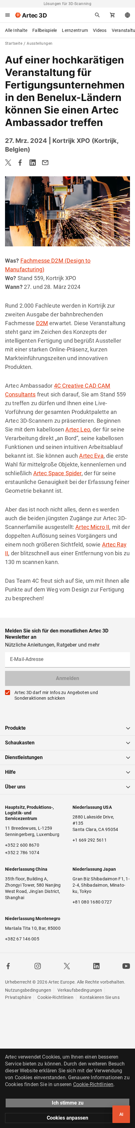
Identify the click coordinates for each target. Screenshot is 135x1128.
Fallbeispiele (44, 30)
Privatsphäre (18, 997)
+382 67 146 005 (22, 938)
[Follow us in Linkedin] (96, 966)
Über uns (15, 787)
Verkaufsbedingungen (79, 990)
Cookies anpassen (67, 1118)
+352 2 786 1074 (22, 852)
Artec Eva (91, 455)
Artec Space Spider (57, 473)
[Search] (97, 15)
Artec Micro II (92, 527)
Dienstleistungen (24, 757)
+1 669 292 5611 (90, 840)
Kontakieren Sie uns (100, 997)
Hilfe (10, 772)
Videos (100, 30)
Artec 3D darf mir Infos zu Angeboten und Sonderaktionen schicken (56, 695)
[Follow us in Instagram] (38, 966)
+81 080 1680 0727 (92, 901)
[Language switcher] (127, 15)
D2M (42, 323)
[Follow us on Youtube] (126, 966)
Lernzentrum (75, 30)
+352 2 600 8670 (22, 845)
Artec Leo (77, 429)
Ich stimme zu (68, 1103)
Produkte (15, 728)
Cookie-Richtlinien (55, 997)
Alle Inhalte (16, 30)
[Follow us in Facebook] (8, 966)
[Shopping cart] (112, 15)
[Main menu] (7, 15)
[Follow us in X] (67, 966)
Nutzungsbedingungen (28, 990)
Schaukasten (20, 743)
